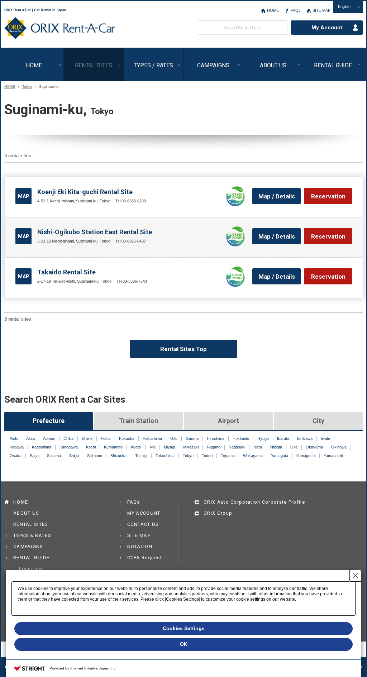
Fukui (105, 438)
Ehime (87, 438)
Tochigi (141, 455)
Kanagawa (68, 447)
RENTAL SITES (93, 65)
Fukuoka (126, 438)
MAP (23, 196)
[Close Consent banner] (355, 575)
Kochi (91, 447)
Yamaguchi (305, 455)
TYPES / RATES (153, 65)
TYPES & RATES (32, 535)
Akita (30, 438)
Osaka (16, 455)
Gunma (192, 438)
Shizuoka (118, 455)
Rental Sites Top (183, 348)
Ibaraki (283, 438)
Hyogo (263, 438)
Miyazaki (191, 447)
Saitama (54, 455)
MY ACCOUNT (144, 513)
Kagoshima (41, 447)
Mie (152, 447)
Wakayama (253, 455)
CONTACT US (143, 524)
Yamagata (279, 455)
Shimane (94, 455)
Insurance (31, 568)
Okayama (314, 447)
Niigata (276, 447)
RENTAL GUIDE (333, 65)
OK (183, 644)
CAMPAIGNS (213, 65)
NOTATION (139, 546)
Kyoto (136, 447)
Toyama (228, 455)
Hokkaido (241, 438)
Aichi (14, 438)
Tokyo (27, 86)
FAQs (296, 10)
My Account (326, 27)
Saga (34, 455)
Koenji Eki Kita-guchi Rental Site (85, 192)
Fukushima (152, 438)
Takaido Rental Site (66, 272)
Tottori (207, 455)
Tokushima (165, 455)
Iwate (325, 438)
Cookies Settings (184, 628)
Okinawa (339, 447)
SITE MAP (321, 10)
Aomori (49, 438)
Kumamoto (113, 447)
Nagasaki (237, 447)
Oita (293, 447)
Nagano (213, 447)
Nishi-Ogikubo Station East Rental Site (94, 232)
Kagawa (17, 447)
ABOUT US (273, 65)
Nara (257, 447)
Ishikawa (305, 438)
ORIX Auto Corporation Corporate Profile (254, 502)
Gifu (173, 438)
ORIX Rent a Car (59, 28)
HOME (273, 10)
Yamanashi (333, 455)
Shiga (74, 455)
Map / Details (276, 196)
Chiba (68, 438)
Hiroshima (215, 438)
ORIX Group (218, 513)
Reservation (328, 196)
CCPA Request (144, 557)
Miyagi (169, 447)
